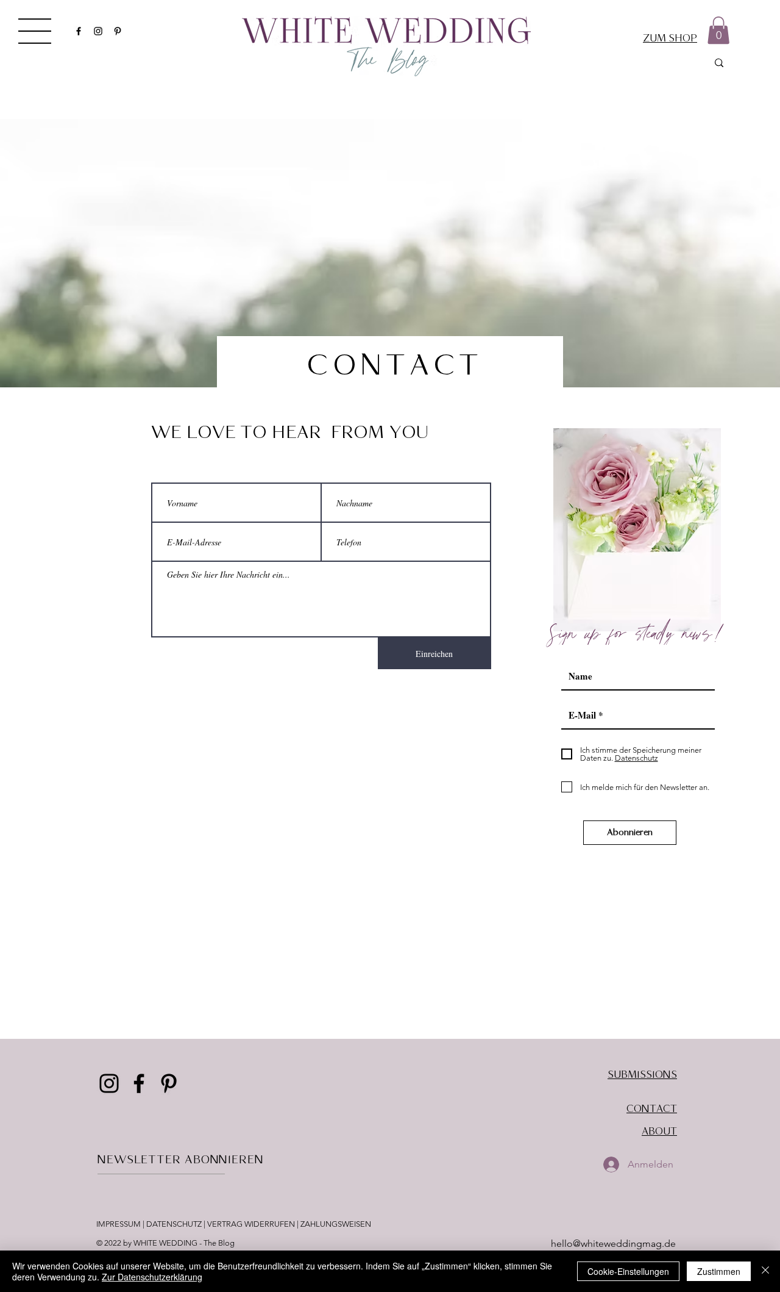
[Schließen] (765, 1271)
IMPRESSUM (119, 1224)
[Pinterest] (117, 31)
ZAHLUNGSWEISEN (335, 1224)
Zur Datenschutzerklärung (152, 1277)
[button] (34, 31)
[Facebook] (78, 31)
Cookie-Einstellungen (628, 1271)
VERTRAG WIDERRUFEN (251, 1224)
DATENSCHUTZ (174, 1224)
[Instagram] (98, 31)
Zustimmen (718, 1271)
